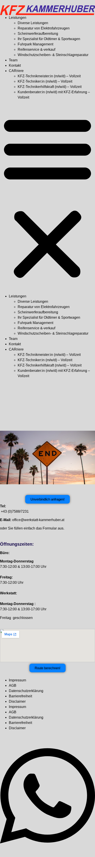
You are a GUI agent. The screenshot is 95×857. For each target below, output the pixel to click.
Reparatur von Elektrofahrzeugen (44, 28)
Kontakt (15, 65)
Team (13, 60)
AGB (12, 685)
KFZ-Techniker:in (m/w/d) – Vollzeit (45, 81)
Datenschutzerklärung (26, 691)
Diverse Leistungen (33, 23)
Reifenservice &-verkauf (36, 49)
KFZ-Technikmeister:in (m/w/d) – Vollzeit (49, 76)
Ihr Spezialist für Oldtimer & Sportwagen (49, 39)
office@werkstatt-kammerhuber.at (38, 520)
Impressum (17, 680)
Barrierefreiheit (20, 696)
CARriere (16, 71)
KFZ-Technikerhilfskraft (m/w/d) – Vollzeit (50, 87)
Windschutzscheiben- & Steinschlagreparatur (53, 55)
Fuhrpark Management (35, 44)
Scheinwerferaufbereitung (38, 33)
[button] (47, 197)
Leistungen (17, 17)
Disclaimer (17, 701)
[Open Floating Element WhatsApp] (47, 849)
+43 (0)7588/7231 (15, 511)
